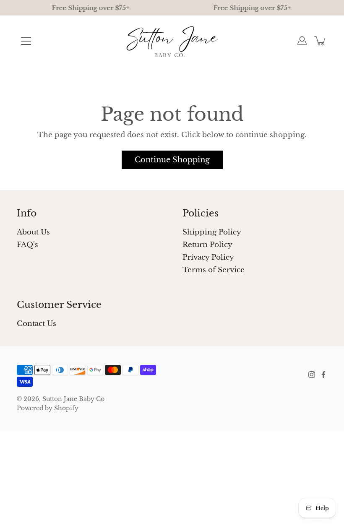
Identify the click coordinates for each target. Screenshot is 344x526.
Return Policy (207, 244)
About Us (33, 232)
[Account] (302, 40)
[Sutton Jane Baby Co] (172, 41)
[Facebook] (323, 374)
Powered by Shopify (47, 408)
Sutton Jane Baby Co (73, 399)
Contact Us (36, 323)
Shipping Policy (211, 232)
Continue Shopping (172, 159)
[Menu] (26, 41)
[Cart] (320, 40)
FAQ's (27, 244)
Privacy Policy (208, 257)
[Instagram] (311, 374)
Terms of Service (213, 270)
